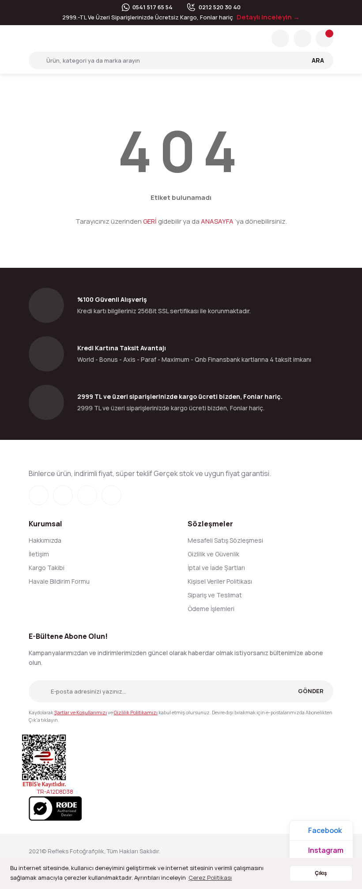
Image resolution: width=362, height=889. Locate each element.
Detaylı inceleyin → (268, 17)
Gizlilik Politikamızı (136, 712)
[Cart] (324, 38)
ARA (318, 60)
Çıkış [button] (321, 873)
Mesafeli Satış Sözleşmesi (225, 540)
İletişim (39, 554)
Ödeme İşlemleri (211, 608)
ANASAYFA (217, 221)
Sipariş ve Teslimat (215, 595)
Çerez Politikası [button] (210, 877)
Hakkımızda (45, 540)
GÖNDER (311, 691)
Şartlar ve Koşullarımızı (80, 712)
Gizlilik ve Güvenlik (213, 554)
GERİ (150, 221)
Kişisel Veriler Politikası (220, 581)
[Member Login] (302, 38)
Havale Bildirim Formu (59, 581)
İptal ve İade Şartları (216, 567)
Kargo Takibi (46, 567)
